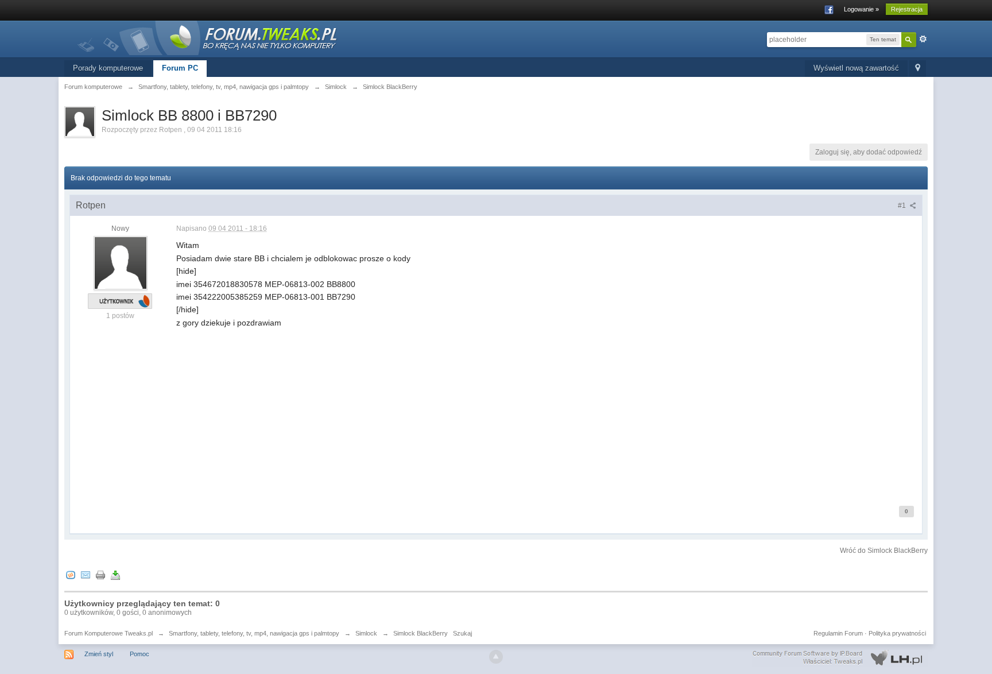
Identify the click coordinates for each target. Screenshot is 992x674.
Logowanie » (861, 9)
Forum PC (180, 68)
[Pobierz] (115, 575)
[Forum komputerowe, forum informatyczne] (207, 37)
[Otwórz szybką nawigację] (917, 68)
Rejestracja (907, 9)
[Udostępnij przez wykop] (70, 575)
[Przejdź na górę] (496, 657)
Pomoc (139, 653)
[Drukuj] (100, 575)
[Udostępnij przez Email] (85, 575)
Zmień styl (98, 653)
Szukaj (462, 633)
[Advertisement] (520, 409)
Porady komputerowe (108, 68)
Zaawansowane (923, 39)
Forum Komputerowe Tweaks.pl (108, 633)
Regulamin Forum (838, 633)
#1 (903, 206)
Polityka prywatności (897, 633)
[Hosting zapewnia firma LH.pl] (840, 657)
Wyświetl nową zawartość (856, 68)
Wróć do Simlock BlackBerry (884, 551)
